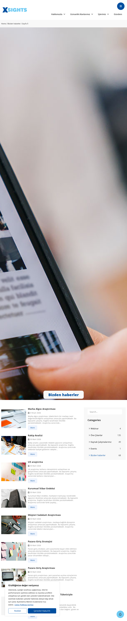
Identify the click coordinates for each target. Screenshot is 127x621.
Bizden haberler (14, 24)
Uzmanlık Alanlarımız (80, 14)
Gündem (118, 14)
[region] (32, 598)
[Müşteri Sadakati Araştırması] (13, 525)
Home (3, 24)
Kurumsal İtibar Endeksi (41, 488)
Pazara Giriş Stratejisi (40, 541)
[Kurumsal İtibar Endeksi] (13, 498)
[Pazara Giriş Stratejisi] (13, 551)
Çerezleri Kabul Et (42, 610)
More (32, 427)
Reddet (17, 610)
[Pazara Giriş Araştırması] (13, 578)
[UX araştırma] (13, 472)
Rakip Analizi (35, 435)
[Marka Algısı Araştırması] (13, 418)
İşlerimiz (102, 14)
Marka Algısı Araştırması (42, 408)
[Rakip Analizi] (13, 445)
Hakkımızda (56, 14)
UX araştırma (35, 461)
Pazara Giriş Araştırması (41, 567)
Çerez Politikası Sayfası (24, 605)
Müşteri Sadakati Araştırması (44, 514)
